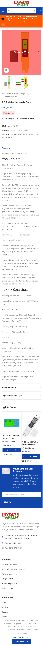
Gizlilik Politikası (9, 564)
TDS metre (7, 137)
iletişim (5, 612)
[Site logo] (21, 3)
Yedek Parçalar (20, 94)
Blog (4, 602)
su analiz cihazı (33, 134)
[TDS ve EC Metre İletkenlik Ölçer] (31, 426)
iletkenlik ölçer (18, 134)
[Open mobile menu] (3, 10)
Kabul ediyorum (22, 642)
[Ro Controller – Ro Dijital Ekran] (12, 422)
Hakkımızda (7, 588)
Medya (5, 607)
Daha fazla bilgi (20, 638)
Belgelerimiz (7, 579)
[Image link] (10, 516)
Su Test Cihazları (10, 97)
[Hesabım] (40, 10)
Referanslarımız (9, 574)
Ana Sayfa (6, 94)
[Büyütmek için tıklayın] (6, 70)
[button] (4, 52)
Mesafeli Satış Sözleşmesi (14, 569)
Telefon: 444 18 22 (13, 543)
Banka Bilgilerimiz (10, 583)
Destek (5, 617)
